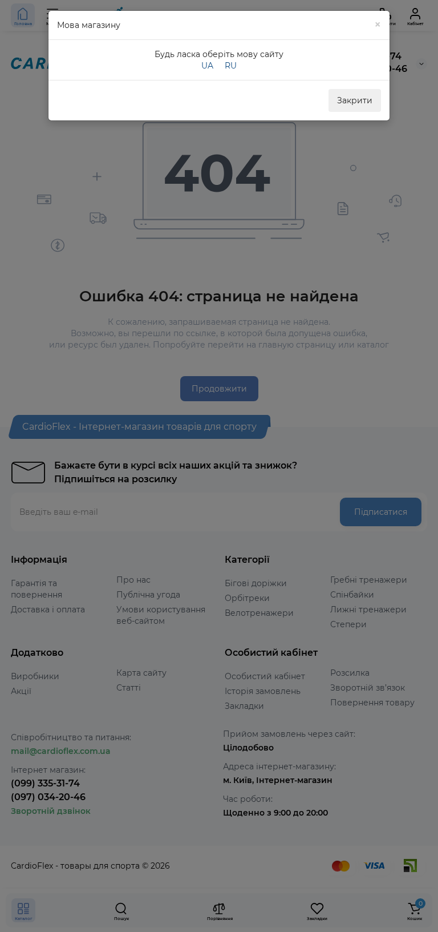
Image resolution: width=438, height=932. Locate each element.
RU (231, 65)
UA (207, 65)
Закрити (354, 100)
